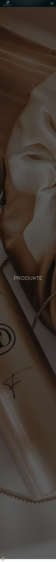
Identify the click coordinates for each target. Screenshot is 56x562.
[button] (3, 559)
